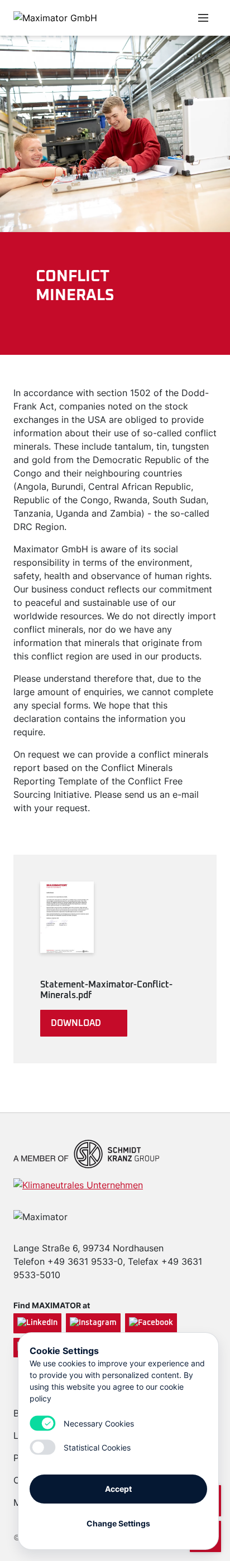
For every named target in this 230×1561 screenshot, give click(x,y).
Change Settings (118, 1523)
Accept (118, 1488)
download (76, 1023)
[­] (147, 17)
